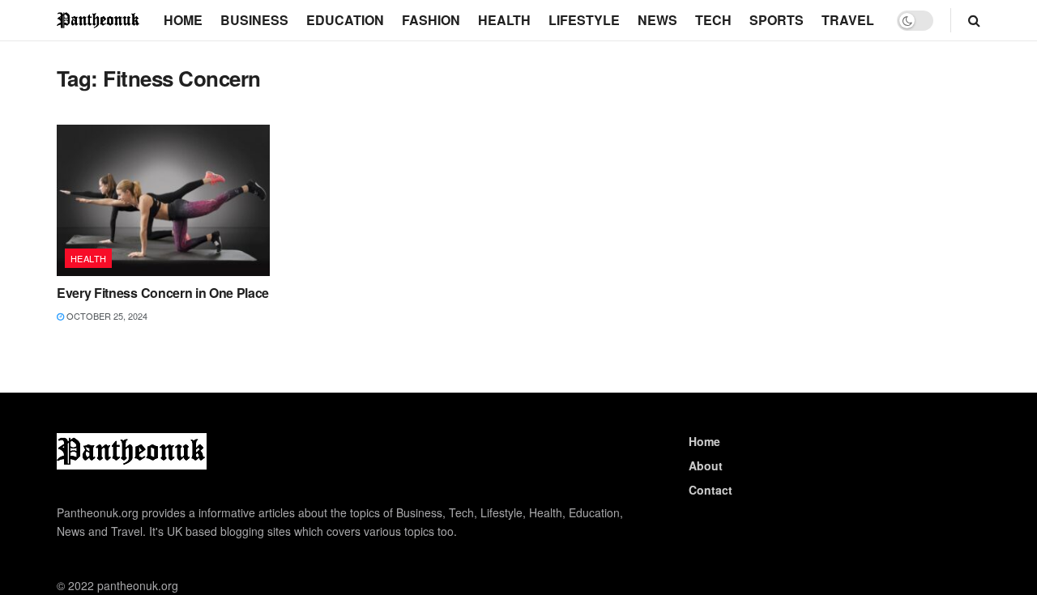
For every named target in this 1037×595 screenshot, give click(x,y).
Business (254, 20)
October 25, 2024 (105, 315)
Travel (847, 20)
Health (504, 20)
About (706, 465)
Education (345, 20)
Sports (776, 20)
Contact (710, 490)
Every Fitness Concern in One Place (163, 292)
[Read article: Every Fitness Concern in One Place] (163, 201)
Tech (713, 20)
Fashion (431, 20)
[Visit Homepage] (99, 20)
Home (183, 20)
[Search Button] (974, 20)
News (657, 20)
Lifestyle (584, 20)
